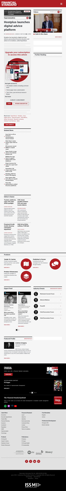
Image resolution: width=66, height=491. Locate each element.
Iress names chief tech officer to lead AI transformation (11, 179)
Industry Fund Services (10, 120)
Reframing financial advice (44, 34)
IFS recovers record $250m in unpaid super (11, 147)
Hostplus (20, 115)
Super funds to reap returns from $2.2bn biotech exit (11, 153)
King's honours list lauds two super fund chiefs (11, 165)
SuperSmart (14, 115)
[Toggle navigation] (61, 3)
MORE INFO (6, 267)
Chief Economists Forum (47, 312)
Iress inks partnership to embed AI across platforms (11, 184)
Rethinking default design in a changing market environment (24, 300)
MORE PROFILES (28, 327)
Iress (24, 115)
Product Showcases (11, 272)
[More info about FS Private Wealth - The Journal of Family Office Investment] (58, 374)
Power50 (42, 306)
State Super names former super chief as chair (11, 142)
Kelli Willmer (24, 117)
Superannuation (9, 18)
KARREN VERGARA (8, 206)
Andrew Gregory (21, 331)
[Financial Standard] (10, 3)
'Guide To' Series (10, 259)
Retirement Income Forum (47, 294)
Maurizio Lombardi (18, 119)
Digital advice (7, 117)
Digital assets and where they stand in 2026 (9, 300)
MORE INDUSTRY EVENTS (55, 288)
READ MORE (6, 312)
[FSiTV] (59, 11)
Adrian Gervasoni (8, 119)
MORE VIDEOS (58, 36)
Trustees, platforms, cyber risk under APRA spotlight (10, 201)
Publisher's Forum (39, 259)
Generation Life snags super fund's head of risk (11, 170)
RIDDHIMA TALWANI (21, 208)
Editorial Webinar (45, 300)
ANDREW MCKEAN (9, 34)
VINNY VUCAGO (20, 229)
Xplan (18, 120)
